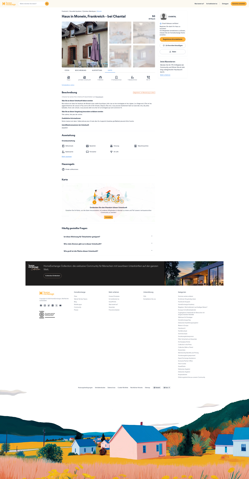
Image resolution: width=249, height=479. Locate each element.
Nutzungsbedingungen (85, 387)
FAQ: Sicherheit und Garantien (187, 339)
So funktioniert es (211, 3)
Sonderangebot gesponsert (186, 355)
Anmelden (108, 217)
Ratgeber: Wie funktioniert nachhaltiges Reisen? (192, 307)
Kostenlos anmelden (238, 3)
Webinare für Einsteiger (185, 317)
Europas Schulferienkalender (187, 310)
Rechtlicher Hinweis (136, 387)
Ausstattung (97, 70)
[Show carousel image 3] (120, 56)
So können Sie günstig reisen (187, 299)
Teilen (174, 52)
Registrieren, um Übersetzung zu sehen (144, 92)
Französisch (99, 97)
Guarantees (181, 350)
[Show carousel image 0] (85, 44)
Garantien (112, 307)
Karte (110, 70)
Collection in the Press (185, 344)
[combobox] (33, 3)
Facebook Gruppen (184, 302)
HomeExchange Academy (186, 304)
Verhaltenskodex (100, 387)
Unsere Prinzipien (114, 296)
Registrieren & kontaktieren (172, 39)
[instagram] (44, 305)
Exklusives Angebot (184, 369)
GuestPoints (112, 302)
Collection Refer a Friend (185, 347)
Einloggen (225, 3)
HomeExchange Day (184, 320)
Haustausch (181, 328)
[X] (56, 305)
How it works (182, 363)
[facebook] (41, 305)
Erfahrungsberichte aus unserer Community (191, 377)
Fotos (67, 70)
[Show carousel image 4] (144, 56)
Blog (75, 302)
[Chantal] (163, 17)
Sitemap (147, 387)
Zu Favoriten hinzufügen (174, 45)
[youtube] (60, 305)
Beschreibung (80, 70)
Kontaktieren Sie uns (149, 299)
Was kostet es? (199, 3)
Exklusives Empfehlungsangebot (188, 323)
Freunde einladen (114, 310)
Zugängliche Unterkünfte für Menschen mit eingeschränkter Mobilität (191, 313)
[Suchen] (47, 4)
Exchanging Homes (184, 342)
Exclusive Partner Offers (185, 361)
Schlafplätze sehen (68, 85)
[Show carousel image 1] (120, 33)
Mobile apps (78, 304)
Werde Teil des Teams (80, 299)
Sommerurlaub (182, 333)
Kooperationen (182, 374)
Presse (76, 310)
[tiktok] (48, 305)
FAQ (144, 296)
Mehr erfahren (165, 75)
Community (77, 307)
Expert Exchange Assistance (187, 358)
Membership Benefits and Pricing (188, 353)
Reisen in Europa (183, 325)
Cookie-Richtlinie (123, 387)
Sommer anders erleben (185, 296)
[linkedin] (52, 305)
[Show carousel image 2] (144, 33)
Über (75, 296)
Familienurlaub (182, 331)
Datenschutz (111, 387)
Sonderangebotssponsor (186, 336)
